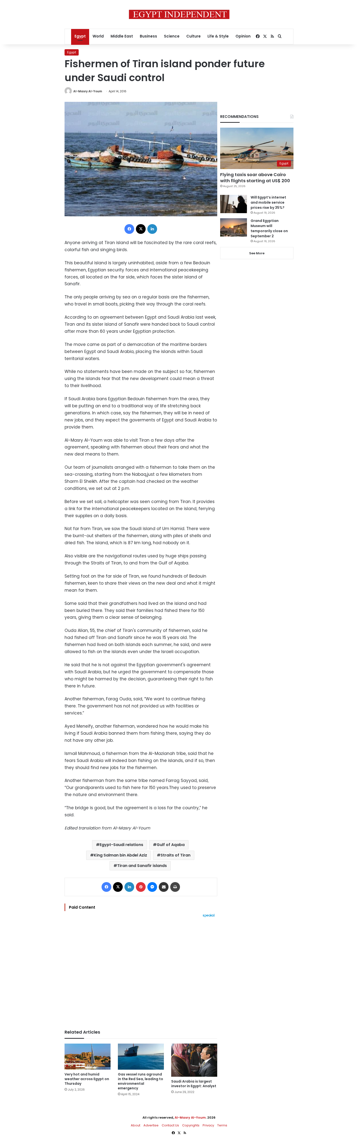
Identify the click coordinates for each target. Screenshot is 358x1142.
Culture (193, 36)
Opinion (243, 36)
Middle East (122, 36)
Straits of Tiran (175, 855)
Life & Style (218, 36)
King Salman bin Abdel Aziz (120, 855)
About (135, 1125)
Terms (222, 1125)
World (98, 36)
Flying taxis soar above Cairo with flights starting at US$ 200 (255, 177)
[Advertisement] (141, 971)
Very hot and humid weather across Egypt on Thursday (87, 1079)
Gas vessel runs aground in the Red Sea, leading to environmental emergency (140, 1081)
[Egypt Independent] (179, 14)
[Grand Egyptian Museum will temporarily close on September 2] (233, 227)
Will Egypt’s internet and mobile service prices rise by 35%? (268, 202)
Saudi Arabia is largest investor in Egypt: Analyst (193, 1083)
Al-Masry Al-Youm (87, 91)
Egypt (80, 36)
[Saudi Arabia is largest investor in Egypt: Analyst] (194, 1060)
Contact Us (170, 1125)
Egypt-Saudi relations (121, 844)
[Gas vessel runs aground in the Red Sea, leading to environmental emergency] (141, 1057)
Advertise (151, 1125)
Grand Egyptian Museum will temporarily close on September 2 (269, 228)
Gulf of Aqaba (171, 844)
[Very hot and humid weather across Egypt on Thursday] (88, 1056)
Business (148, 36)
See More (256, 253)
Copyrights (190, 1125)
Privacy (208, 1125)
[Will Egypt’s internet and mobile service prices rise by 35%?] (233, 204)
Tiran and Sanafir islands (142, 865)
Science (171, 36)
